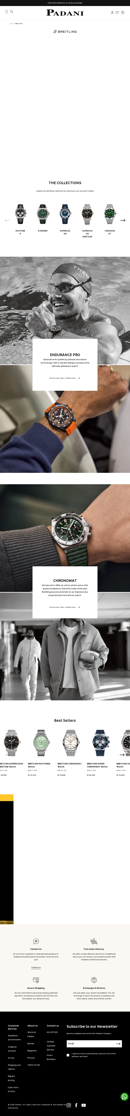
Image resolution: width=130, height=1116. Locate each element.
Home (12, 23)
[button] (122, 12)
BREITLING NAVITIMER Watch (39, 765)
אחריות (11, 1058)
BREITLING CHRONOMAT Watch (70, 765)
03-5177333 (52, 1032)
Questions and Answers (14, 1038)
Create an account (12, 1049)
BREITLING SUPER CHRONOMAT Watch (97, 765)
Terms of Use (33, 1065)
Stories (30, 1044)
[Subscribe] (118, 1044)
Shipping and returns (14, 1067)
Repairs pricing (11, 1078)
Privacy (31, 1058)
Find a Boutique (51, 1057)
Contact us (36, 967)
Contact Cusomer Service (51, 1046)
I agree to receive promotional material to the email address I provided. (94, 1055)
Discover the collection (63, 378)
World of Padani (31, 1034)
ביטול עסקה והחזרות (13, 1090)
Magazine (31, 1051)
